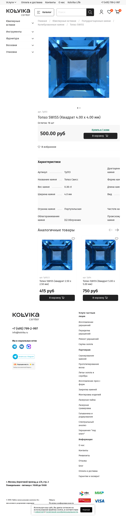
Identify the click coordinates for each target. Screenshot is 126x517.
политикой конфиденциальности (62, 512)
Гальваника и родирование (86, 415)
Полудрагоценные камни (96, 20)
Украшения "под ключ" (87, 432)
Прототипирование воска (89, 366)
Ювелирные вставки (64, 20)
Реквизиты (84, 455)
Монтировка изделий (90, 394)
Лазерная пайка (87, 400)
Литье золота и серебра (86, 374)
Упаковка (11, 51)
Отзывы (83, 460)
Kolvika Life (74, 2)
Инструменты (14, 31)
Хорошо (86, 510)
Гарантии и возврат (89, 476)
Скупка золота (86, 344)
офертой (39, 512)
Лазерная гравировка (85, 407)
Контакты (50, 2)
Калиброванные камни (51, 24)
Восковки (11, 45)
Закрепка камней (88, 389)
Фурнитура (12, 38)
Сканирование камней (86, 357)
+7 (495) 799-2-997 (110, 2)
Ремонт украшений (89, 339)
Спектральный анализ (86, 424)
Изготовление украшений (86, 324)
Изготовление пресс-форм (90, 383)
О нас (62, 2)
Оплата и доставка (31, 2)
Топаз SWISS (77, 24)
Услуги (10, 2)
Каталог (46, 12)
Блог (81, 466)
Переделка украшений (85, 332)
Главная (42, 20)
